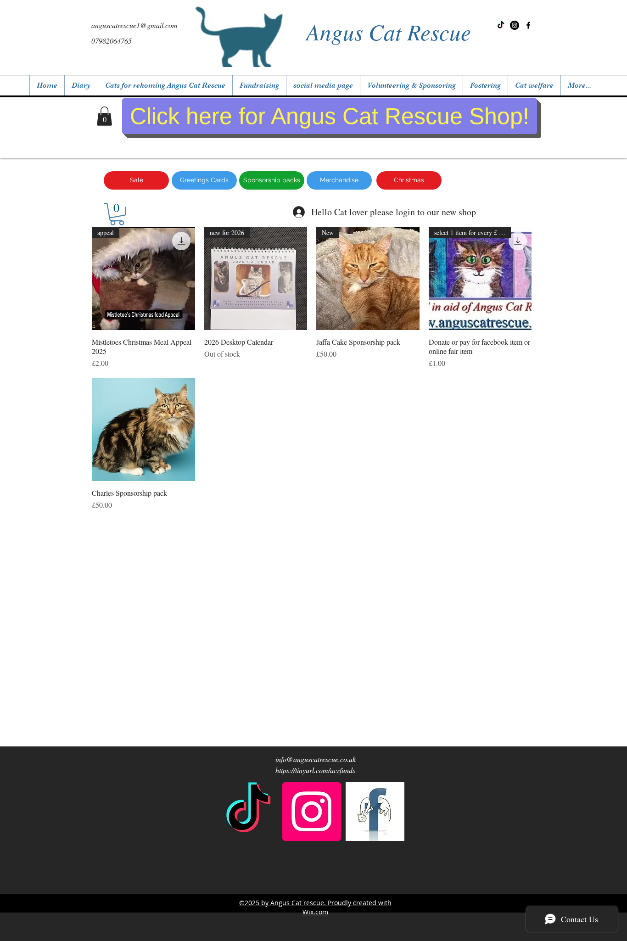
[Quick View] (143, 429)
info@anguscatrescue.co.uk (315, 759)
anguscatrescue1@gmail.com (134, 25)
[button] (104, 116)
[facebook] (375, 811)
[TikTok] (500, 25)
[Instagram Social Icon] (311, 811)
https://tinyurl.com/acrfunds (315, 770)
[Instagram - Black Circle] (514, 25)
